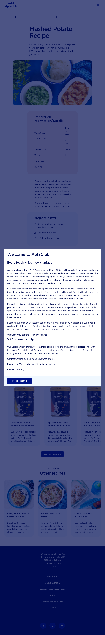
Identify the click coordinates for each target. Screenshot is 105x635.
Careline (16, 347)
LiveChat (42, 359)
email (53, 359)
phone (33, 359)
